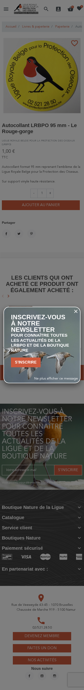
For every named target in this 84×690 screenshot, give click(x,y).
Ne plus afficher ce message (56, 378)
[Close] (76, 311)
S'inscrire (26, 362)
